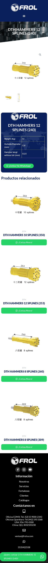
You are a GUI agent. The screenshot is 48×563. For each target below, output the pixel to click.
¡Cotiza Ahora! (25, 242)
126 (23, 145)
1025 (24, 154)
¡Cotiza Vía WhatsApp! (20, 166)
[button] (24, 16)
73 (23, 139)
